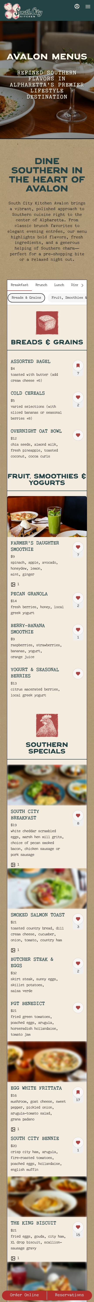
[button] (47, 373)
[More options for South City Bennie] (78, 1142)
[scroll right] (82, 285)
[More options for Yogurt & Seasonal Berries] (78, 673)
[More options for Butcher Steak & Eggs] (78, 963)
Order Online (24, 1295)
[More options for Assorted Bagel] (78, 365)
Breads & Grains (26, 298)
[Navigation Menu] (88, 6)
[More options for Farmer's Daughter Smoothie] (78, 547)
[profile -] (77, 6)
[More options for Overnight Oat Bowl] (78, 435)
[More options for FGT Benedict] (78, 1007)
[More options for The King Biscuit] (78, 1227)
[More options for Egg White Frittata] (78, 1092)
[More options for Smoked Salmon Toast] (78, 919)
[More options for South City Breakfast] (78, 815)
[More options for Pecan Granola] (78, 598)
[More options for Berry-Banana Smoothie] (78, 629)
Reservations (69, 1295)
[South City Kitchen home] (23, 11)
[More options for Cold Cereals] (78, 397)
